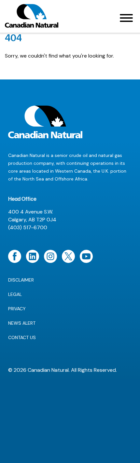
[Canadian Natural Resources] (32, 18)
